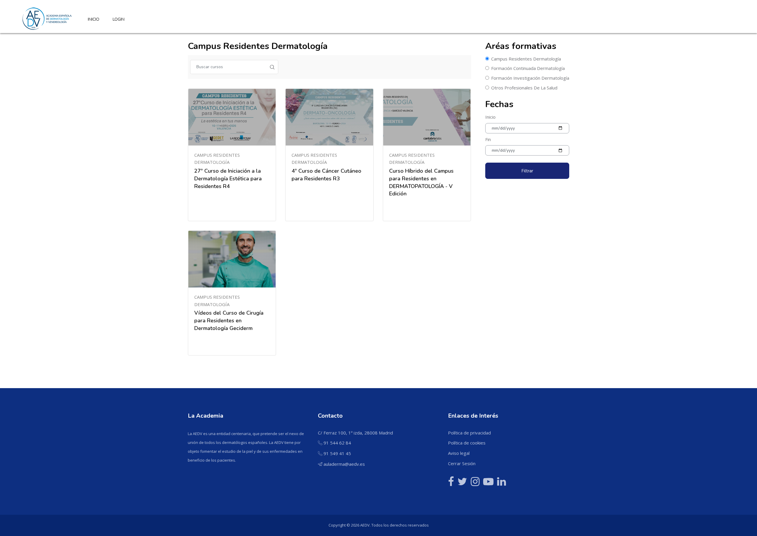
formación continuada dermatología (528, 68)
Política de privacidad (469, 433)
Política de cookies (467, 443)
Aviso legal (459, 453)
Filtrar (527, 171)
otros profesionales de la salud (524, 88)
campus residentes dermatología (526, 59)
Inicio (490, 117)
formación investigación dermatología (530, 78)
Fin (488, 139)
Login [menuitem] (118, 19)
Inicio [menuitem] (93, 19)
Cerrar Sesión (461, 463)
